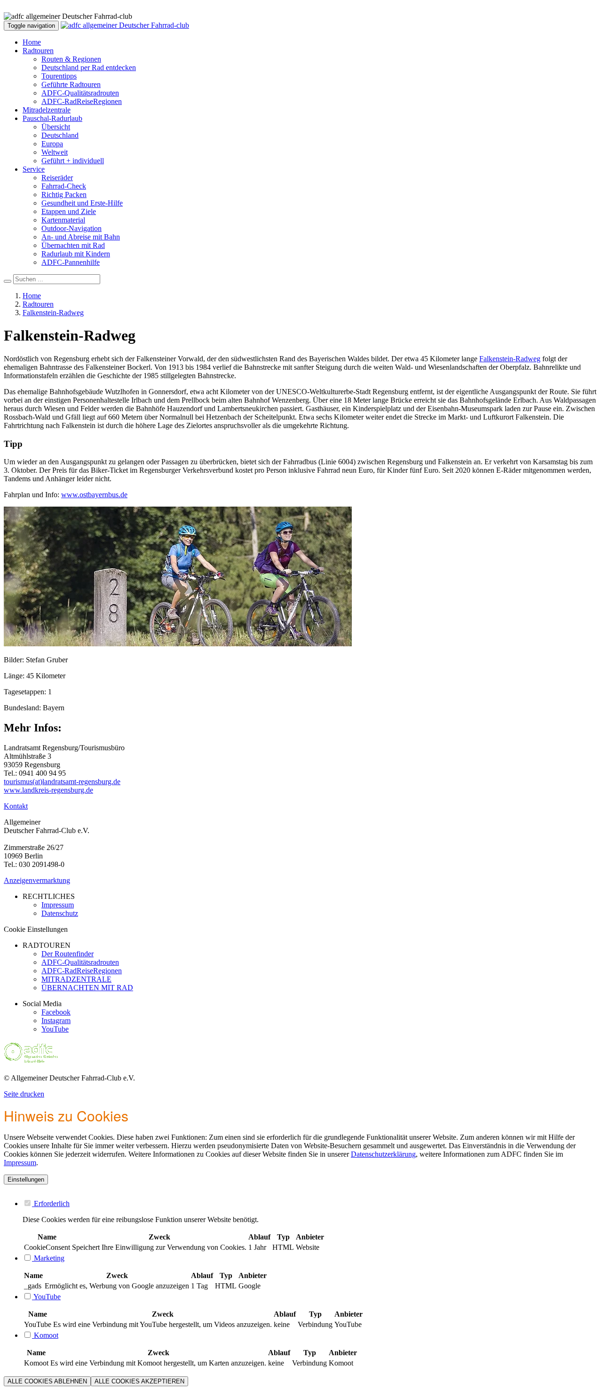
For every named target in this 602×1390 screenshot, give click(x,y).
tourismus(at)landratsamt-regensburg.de (62, 782)
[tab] (310, 1203)
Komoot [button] (45, 1335)
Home (32, 42)
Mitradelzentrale (47, 110)
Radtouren (38, 51)
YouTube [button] (46, 1297)
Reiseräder (57, 178)
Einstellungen (26, 1179)
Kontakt (16, 806)
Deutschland (60, 135)
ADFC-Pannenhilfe (70, 262)
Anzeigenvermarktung (37, 880)
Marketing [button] (48, 1258)
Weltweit (54, 152)
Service (34, 169)
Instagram (56, 1021)
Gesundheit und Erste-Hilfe (82, 203)
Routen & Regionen (71, 59)
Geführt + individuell (72, 161)
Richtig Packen (64, 195)
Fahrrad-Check (63, 186)
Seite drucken (24, 1094)
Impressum (20, 1163)
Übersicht (55, 127)
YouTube (55, 1029)
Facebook (56, 1012)
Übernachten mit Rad (73, 245)
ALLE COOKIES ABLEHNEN (47, 1381)
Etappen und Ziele (68, 211)
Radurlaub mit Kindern (75, 254)
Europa (52, 144)
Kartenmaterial (63, 220)
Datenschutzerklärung (383, 1154)
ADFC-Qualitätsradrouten (80, 93)
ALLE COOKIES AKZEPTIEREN (139, 1381)
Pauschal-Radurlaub (52, 118)
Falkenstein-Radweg (53, 313)
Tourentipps (59, 76)
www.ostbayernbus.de (94, 495)
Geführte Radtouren (71, 84)
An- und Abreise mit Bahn (80, 237)
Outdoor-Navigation (71, 228)
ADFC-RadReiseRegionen (81, 101)
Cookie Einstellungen (36, 929)
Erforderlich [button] (51, 1203)
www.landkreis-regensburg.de (48, 790)
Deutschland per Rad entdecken (88, 67)
